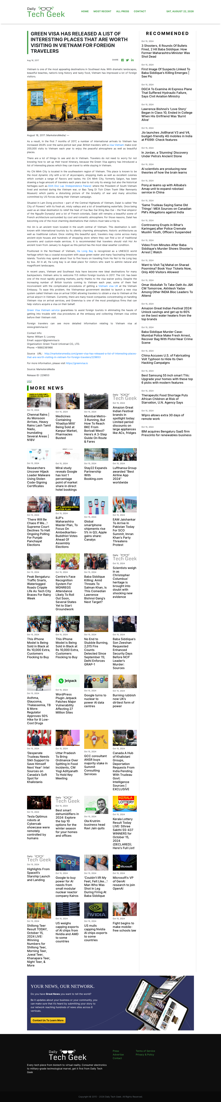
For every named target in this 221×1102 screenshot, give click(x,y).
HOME (85, 11)
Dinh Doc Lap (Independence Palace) (69, 185)
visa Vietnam (116, 144)
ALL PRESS (122, 11)
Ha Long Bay (85, 251)
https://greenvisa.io (77, 363)
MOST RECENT (102, 11)
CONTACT (140, 11)
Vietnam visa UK (108, 285)
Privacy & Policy (145, 1054)
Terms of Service (145, 1050)
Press (116, 1050)
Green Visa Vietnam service (43, 310)
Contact (117, 1058)
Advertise (118, 1054)
